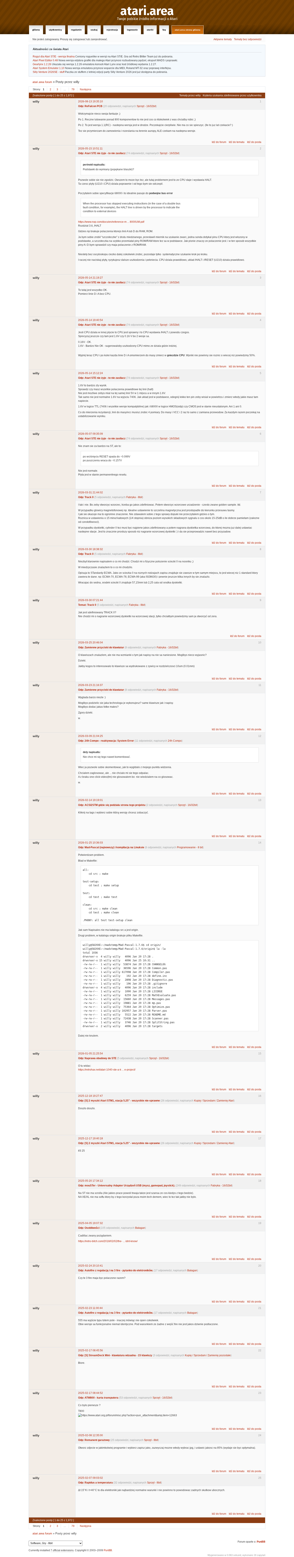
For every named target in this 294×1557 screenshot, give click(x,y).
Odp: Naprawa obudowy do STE (97, 1058)
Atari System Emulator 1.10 (48, 68)
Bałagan (140, 1227)
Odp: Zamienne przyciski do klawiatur (101, 647)
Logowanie (132, 30)
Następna (85, 89)
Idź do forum (219, 142)
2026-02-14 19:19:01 (90, 800)
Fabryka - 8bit (134, 497)
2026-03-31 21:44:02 (90, 492)
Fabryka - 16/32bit (167, 647)
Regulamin (76, 30)
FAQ (164, 30)
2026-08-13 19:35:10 (90, 101)
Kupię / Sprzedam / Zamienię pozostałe (208, 1355)
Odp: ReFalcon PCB (90, 106)
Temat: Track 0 (87, 604)
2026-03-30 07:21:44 (90, 600)
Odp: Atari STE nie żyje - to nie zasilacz (101, 153)
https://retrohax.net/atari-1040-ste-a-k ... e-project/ (106, 1069)
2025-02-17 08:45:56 (90, 1350)
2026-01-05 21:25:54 (90, 1053)
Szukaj (94, 30)
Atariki (150, 30)
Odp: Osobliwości (88, 1227)
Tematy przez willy (190, 95)
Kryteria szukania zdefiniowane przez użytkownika (232, 95)
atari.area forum (42, 82)
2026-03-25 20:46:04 (90, 642)
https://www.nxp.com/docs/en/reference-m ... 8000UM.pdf (111, 221)
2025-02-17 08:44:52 (90, 1392)
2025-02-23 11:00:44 (90, 1308)
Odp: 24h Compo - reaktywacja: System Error (106, 740)
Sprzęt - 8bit (151, 1440)
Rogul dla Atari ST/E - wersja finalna (54, 56)
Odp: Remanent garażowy (94, 1440)
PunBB (261, 1541)
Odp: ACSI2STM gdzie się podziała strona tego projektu (111, 805)
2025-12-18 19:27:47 (90, 1095)
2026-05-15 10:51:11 (90, 148)
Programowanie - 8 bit (190, 847)
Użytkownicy (55, 30)
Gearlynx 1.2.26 (42, 64)
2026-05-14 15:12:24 (90, 373)
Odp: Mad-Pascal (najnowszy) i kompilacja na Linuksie (111, 847)
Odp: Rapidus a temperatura (95, 1482)
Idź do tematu (236, 142)
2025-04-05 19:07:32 (90, 1223)
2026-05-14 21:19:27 (90, 277)
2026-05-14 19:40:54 (90, 320)
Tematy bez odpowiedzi (248, 39)
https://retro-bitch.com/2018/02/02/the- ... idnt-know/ (108, 1241)
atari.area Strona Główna (187, 30)
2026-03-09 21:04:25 (90, 736)
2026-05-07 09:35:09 (90, 433)
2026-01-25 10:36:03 (90, 842)
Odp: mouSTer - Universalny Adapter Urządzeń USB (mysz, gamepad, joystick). (126, 1185)
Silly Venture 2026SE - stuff (48, 72)
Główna (36, 30)
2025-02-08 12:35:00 (90, 1435)
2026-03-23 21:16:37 (90, 685)
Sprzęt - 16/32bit (146, 106)
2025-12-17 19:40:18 (90, 1138)
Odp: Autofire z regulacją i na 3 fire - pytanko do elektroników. (115, 1270)
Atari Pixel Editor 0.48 (45, 60)
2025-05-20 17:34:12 (90, 1180)
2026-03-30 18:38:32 (90, 549)
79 (72, 89)
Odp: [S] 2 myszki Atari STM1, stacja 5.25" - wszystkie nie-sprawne (119, 1100)
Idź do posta (254, 142)
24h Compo (175, 740)
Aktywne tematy (223, 39)
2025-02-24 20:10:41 (90, 1265)
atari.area (147, 11)
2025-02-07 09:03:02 (90, 1477)
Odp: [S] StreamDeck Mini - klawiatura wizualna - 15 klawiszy (115, 1355)
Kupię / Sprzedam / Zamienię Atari (214, 1100)
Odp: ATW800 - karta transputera (98, 1397)
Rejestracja (112, 30)
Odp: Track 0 (86, 497)
